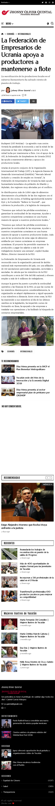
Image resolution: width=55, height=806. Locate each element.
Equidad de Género (11, 780)
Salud (5, 786)
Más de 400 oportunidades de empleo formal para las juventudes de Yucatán (35, 566)
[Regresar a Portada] (48, 799)
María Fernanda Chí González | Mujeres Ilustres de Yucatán (34, 621)
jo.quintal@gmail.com (13, 704)
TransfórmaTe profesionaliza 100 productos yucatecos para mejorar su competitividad (36, 594)
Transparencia (9, 792)
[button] (5, 2)
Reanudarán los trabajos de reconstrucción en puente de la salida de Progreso (34, 552)
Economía (10, 34)
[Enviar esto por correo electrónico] (33, 101)
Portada (4, 2)
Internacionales (24, 34)
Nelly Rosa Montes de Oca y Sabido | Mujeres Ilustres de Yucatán (36, 663)
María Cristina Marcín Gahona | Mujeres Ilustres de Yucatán (34, 635)
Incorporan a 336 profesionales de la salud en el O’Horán (37, 579)
